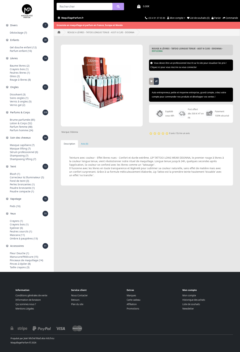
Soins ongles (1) (19, 98)
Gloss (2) (15, 76)
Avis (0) (84, 143)
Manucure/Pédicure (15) (24, 256)
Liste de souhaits (191, 304)
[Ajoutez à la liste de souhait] (151, 81)
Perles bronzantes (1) (22, 184)
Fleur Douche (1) (19, 253)
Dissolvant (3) (17, 94)
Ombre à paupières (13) (24, 238)
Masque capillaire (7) (22, 145)
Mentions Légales (24, 308)
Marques (131, 295)
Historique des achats (193, 299)
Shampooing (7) (19, 155)
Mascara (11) (17, 235)
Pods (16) (15, 206)
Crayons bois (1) (19, 69)
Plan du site (77, 304)
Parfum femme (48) (21, 126)
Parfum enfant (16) (21, 51)
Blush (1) (15, 173)
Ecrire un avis (183, 133)
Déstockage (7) (18, 32)
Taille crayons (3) (19, 267)
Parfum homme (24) (21, 130)
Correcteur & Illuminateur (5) (27, 177)
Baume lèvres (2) (19, 65)
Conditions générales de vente (31, 295)
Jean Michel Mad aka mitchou (39, 338)
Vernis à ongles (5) (20, 101)
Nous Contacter (79, 295)
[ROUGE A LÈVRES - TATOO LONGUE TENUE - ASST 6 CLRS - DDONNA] (102, 85)
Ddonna (74, 132)
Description (69, 143)
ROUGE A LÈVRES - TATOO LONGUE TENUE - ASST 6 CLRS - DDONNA (100, 32)
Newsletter (188, 308)
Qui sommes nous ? (25, 304)
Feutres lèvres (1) (20, 72)
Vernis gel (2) (17, 105)
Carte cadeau (133, 299)
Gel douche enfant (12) (23, 47)
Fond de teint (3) (19, 180)
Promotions (133, 308)
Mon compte (189, 295)
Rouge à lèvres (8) (20, 79)
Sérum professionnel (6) (24, 152)
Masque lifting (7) (20, 148)
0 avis (172, 133)
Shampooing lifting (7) (23, 159)
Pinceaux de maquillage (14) (26, 260)
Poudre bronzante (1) (22, 188)
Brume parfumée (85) (22, 119)
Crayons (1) (16, 221)
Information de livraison (28, 299)
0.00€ (146, 6)
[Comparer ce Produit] (156, 81)
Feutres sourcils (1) (21, 231)
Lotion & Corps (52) (21, 123)
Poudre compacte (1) (22, 191)
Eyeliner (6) (16, 228)
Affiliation (132, 304)
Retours (75, 299)
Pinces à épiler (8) (20, 263)
